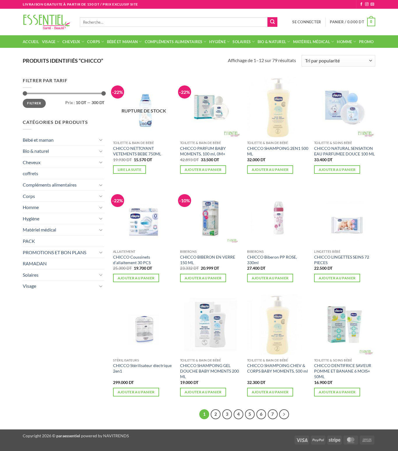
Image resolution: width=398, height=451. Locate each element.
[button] (306, 22)
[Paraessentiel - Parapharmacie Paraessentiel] (47, 22)
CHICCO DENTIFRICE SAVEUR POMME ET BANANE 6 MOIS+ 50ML (342, 371)
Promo (366, 41)
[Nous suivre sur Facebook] (361, 4)
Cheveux (71, 41)
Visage (49, 41)
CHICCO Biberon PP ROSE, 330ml (272, 260)
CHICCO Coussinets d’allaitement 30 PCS (132, 260)
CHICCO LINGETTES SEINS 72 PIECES (341, 260)
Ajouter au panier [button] (203, 169)
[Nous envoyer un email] (372, 4)
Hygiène (217, 41)
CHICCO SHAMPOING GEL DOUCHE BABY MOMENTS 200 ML (209, 371)
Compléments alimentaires (173, 41)
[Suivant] (284, 414)
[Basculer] (100, 139)
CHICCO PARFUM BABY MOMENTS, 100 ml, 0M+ (203, 151)
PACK (29, 241)
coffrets (30, 173)
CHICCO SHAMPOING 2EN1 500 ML (277, 151)
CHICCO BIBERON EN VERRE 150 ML (207, 260)
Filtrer (34, 103)
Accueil (31, 41)
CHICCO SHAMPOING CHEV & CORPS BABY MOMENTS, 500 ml (277, 368)
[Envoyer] (272, 22)
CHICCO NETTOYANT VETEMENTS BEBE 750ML (137, 151)
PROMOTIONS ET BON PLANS (54, 252)
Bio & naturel (272, 41)
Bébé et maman (122, 41)
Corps (93, 41)
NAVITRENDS (116, 435)
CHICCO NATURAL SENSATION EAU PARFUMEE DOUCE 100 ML (344, 151)
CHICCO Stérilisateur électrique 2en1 (142, 368)
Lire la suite (130, 169)
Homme (344, 41)
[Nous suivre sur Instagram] (367, 4)
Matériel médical (311, 41)
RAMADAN (35, 263)
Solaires (242, 41)
